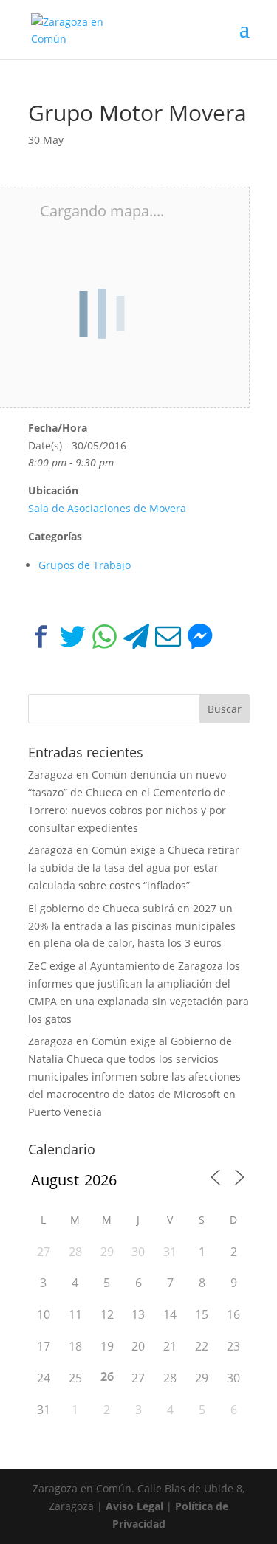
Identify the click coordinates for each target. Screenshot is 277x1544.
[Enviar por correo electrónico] (168, 639)
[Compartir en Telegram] (136, 639)
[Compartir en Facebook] (41, 639)
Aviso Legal (134, 1506)
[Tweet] (73, 639)
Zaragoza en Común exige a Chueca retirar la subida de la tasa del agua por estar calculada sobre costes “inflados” (133, 867)
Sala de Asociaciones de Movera (107, 508)
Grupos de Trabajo (84, 565)
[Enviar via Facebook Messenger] (200, 639)
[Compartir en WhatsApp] (104, 639)
